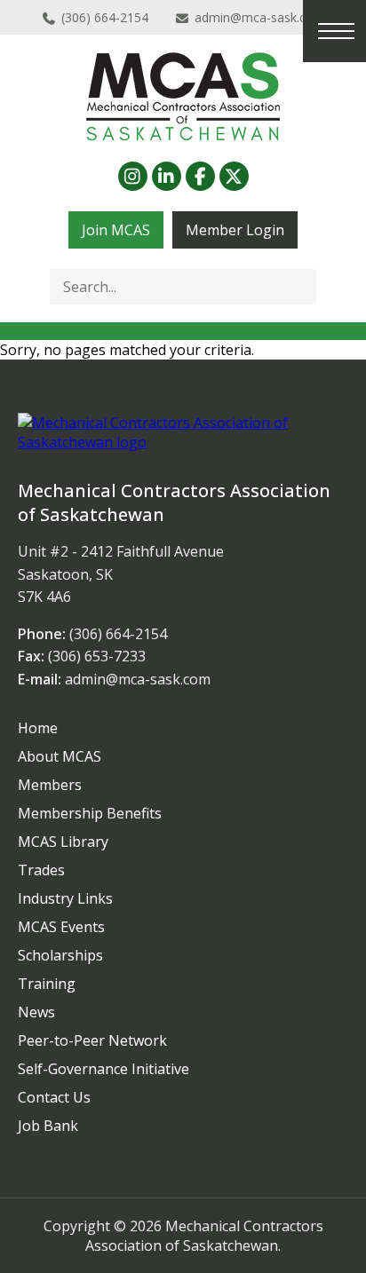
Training (47, 983)
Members (50, 785)
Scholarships (60, 955)
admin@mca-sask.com (260, 17)
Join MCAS (116, 230)
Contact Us (54, 1097)
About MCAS (59, 756)
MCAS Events (61, 927)
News (36, 1012)
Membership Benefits (90, 813)
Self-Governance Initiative (103, 1069)
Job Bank (48, 1125)
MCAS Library (63, 841)
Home (38, 728)
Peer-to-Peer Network (92, 1040)
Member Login (235, 230)
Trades (41, 870)
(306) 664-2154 (104, 17)
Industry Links (65, 898)
